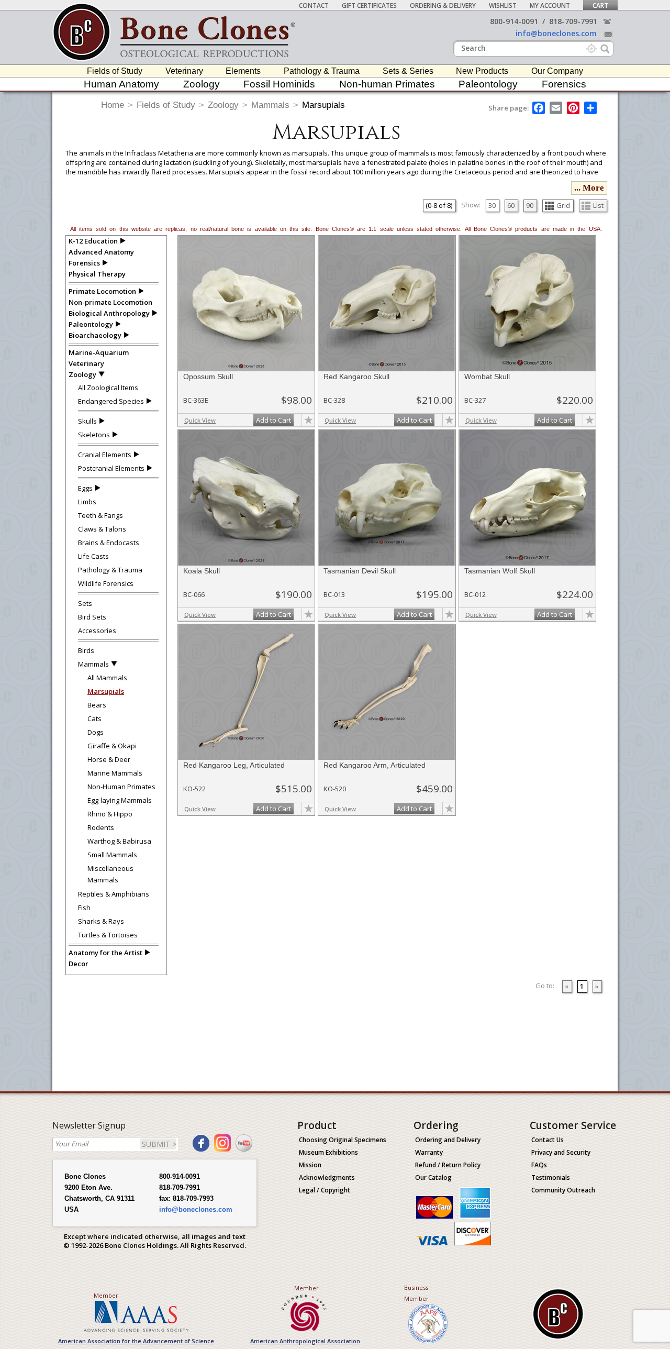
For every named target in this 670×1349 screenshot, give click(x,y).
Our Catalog (433, 1177)
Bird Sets (92, 617)
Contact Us (547, 1139)
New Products (482, 71)
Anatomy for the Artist (105, 952)
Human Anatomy (121, 84)
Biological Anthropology (109, 313)
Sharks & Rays (101, 921)
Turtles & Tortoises (108, 934)
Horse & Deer (108, 759)
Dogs (95, 732)
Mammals (270, 105)
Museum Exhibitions (328, 1152)
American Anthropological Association (305, 1341)
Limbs (87, 501)
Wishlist (503, 5)
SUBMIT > (159, 1144)
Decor (78, 963)
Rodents (100, 827)
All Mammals (107, 677)
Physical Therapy (97, 274)
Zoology (201, 84)
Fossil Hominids (279, 84)
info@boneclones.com (556, 33)
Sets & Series (408, 71)
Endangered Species (111, 401)
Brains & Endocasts (108, 542)
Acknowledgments (327, 1177)
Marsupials (323, 105)
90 (529, 205)
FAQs (539, 1164)
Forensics (564, 84)
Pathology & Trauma (322, 71)
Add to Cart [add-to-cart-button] (273, 420)
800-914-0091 (514, 21)
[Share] (591, 108)
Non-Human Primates (121, 786)
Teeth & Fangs (100, 515)
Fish (84, 907)
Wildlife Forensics (105, 583)
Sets (85, 603)
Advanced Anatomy (101, 252)
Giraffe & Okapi (112, 745)
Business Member (416, 1293)
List (598, 205)
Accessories (97, 630)
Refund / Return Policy (448, 1164)
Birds (86, 650)
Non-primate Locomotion (110, 302)
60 (511, 205)
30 (492, 205)
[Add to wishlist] (308, 420)
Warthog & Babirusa (119, 841)
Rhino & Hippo (109, 814)
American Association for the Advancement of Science (136, 1341)
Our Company (557, 71)
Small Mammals (112, 854)
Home (112, 105)
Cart (600, 5)
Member (106, 1295)
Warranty (429, 1152)
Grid (563, 205)
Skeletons (94, 434)
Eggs (85, 488)
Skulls (87, 421)
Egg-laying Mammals (119, 800)
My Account (550, 5)
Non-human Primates (387, 84)
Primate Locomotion (102, 291)
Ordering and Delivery (448, 1139)
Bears (96, 705)
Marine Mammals (114, 773)
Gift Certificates (369, 5)
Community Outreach (563, 1190)
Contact (314, 5)
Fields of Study (114, 71)
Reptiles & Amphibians (113, 894)
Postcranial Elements (111, 468)
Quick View (200, 420)
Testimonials (550, 1177)
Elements (243, 71)
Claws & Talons (102, 529)
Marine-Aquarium (99, 352)
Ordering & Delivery (443, 5)
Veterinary (184, 71)
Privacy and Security (560, 1152)
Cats (94, 718)
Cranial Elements (104, 454)
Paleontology (488, 84)
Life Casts (93, 556)
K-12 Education (93, 241)
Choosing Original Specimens (342, 1139)
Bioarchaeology (95, 335)
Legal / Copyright (324, 1190)
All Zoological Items (108, 387)
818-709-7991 (573, 21)
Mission (310, 1164)
